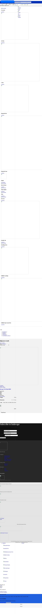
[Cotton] (20, 80)
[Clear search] (25, 2)
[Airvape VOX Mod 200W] (19, 384)
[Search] (27, 2)
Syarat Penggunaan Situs (24, 542)
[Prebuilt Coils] (20, 238)
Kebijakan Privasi (17, 542)
